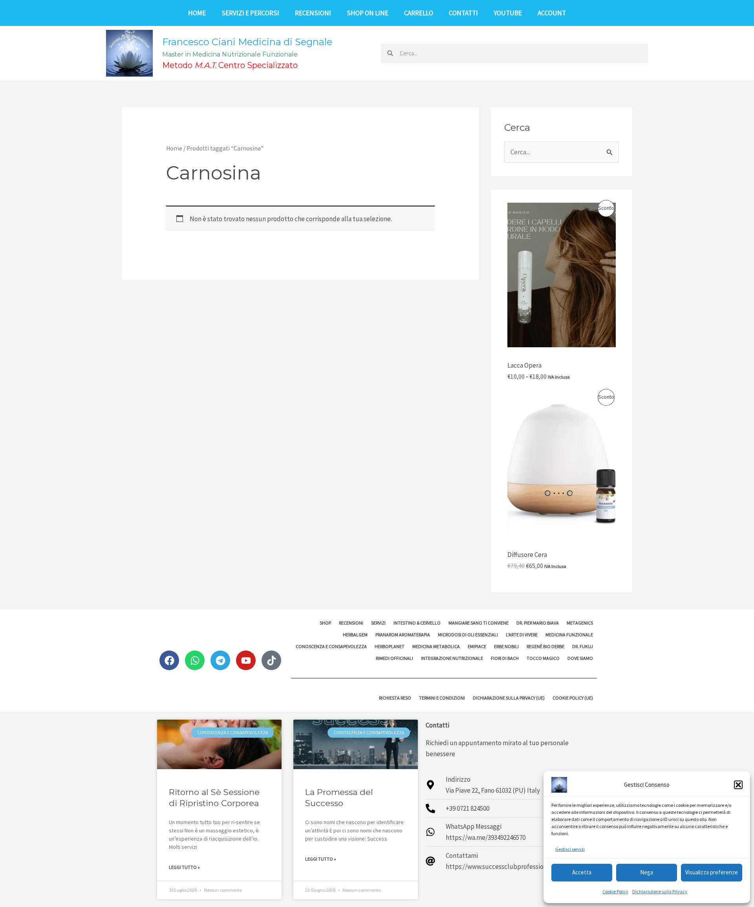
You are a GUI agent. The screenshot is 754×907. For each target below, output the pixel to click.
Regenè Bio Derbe (545, 646)
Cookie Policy (615, 891)
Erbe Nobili (506, 646)
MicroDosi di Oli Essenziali (468, 635)
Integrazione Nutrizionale (452, 658)
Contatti (463, 13)
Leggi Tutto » (184, 867)
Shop (325, 623)
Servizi (378, 623)
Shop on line (367, 13)
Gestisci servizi (570, 849)
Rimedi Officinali (394, 658)
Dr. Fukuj (582, 646)
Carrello (418, 13)
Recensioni (313, 13)
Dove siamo (580, 658)
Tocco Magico (543, 658)
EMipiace (477, 646)
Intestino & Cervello (417, 623)
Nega (646, 872)
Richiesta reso (395, 698)
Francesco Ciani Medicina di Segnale (247, 42)
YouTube (508, 13)
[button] (738, 785)
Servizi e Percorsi (250, 13)
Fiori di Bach (505, 658)
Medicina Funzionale (569, 635)
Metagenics (580, 623)
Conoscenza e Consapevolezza (331, 646)
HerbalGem (355, 635)
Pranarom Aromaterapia (402, 635)
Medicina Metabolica (436, 646)
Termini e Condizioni (442, 698)
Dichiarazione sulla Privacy (659, 891)
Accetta (581, 872)
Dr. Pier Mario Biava (537, 623)
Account (552, 13)
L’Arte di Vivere (522, 635)
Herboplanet (389, 646)
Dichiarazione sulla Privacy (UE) (509, 698)
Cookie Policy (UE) (573, 698)
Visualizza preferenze (711, 872)
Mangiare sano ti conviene (478, 623)
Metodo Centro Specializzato (230, 65)
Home (197, 13)
